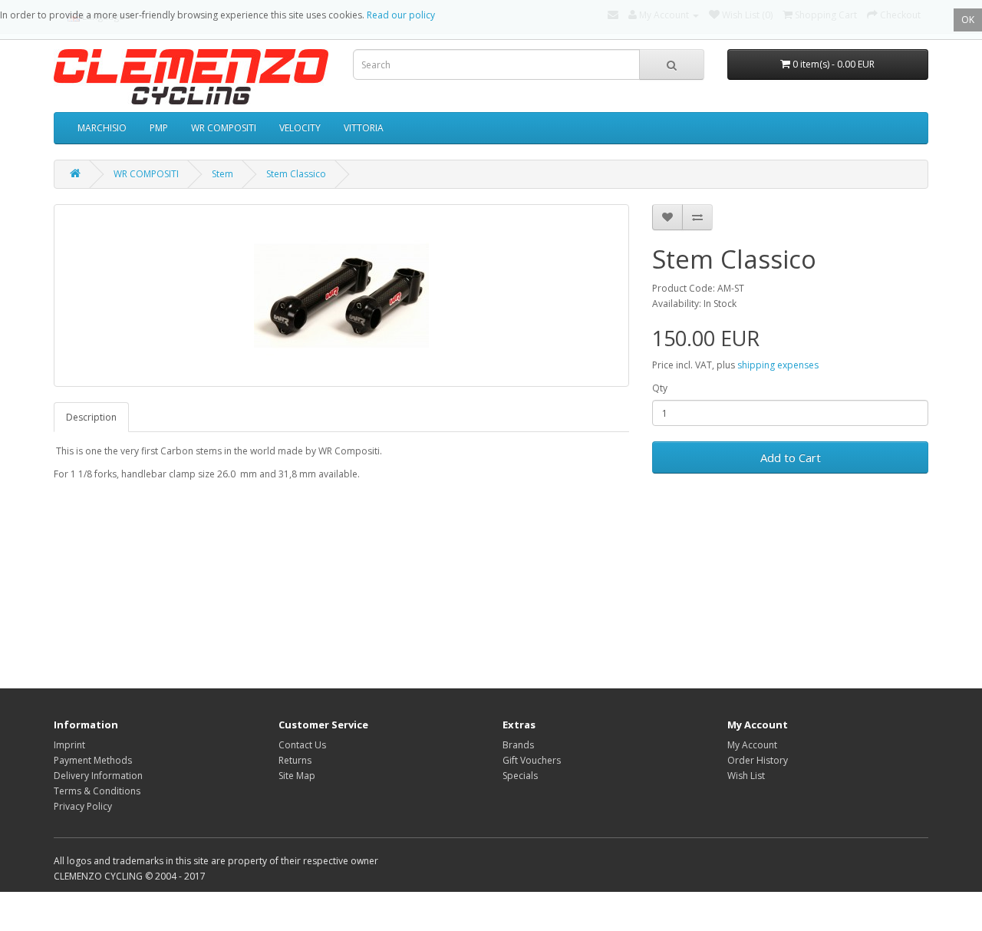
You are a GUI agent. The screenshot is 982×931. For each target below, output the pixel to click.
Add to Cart (790, 457)
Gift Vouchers (532, 760)
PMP (159, 127)
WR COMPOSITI (223, 127)
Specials (520, 775)
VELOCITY (300, 127)
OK (967, 19)
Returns (294, 760)
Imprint (69, 744)
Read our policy (401, 14)
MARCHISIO (102, 127)
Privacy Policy (83, 806)
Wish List (746, 775)
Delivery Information (98, 775)
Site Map (296, 775)
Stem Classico (296, 173)
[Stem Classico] (341, 295)
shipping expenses (778, 364)
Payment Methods (93, 760)
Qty (659, 388)
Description (91, 417)
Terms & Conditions (97, 790)
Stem (222, 173)
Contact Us (302, 744)
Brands (518, 744)
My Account (752, 744)
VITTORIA (364, 127)
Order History (757, 760)
